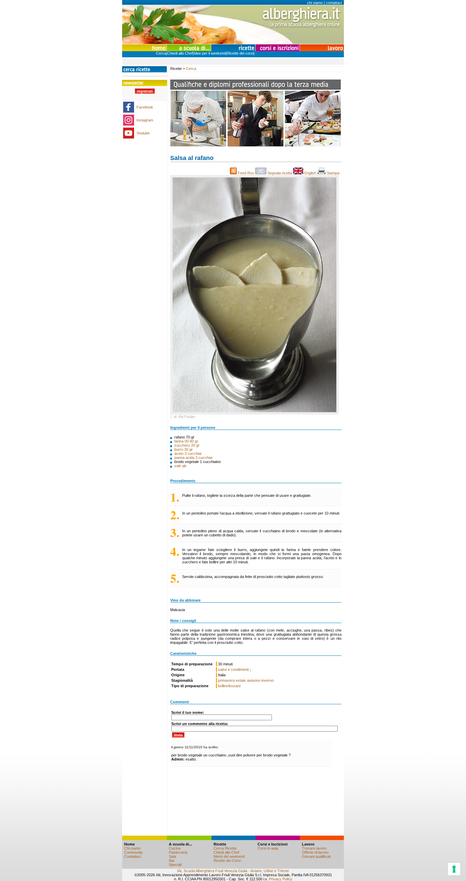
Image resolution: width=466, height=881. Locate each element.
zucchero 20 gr (187, 445)
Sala (172, 856)
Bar (172, 860)
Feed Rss (246, 173)
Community (133, 852)
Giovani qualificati (316, 856)
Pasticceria (178, 852)
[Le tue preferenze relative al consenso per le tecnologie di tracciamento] (454, 869)
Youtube (143, 133)
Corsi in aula (268, 848)
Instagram (144, 120)
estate (241, 680)
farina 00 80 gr (186, 441)
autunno (253, 680)
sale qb (180, 466)
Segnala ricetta (279, 173)
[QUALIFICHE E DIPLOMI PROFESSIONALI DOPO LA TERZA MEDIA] (255, 145)
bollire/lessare (229, 686)
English (310, 173)
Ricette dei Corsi (227, 860)
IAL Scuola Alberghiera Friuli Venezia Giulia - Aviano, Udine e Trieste (233, 871)
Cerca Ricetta (225, 848)
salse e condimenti (234, 669)
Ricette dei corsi (240, 53)
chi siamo (315, 3)
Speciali (175, 865)
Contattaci (132, 856)
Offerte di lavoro (315, 852)
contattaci (334, 3)
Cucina (174, 848)
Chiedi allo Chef (180, 53)
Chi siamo (132, 848)
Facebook (144, 107)
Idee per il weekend (210, 53)
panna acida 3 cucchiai (193, 458)
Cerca (161, 53)
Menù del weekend (229, 856)
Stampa (333, 173)
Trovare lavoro (314, 848)
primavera (226, 680)
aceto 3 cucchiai (187, 453)
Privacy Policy (280, 879)
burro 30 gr (183, 449)
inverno (267, 680)
